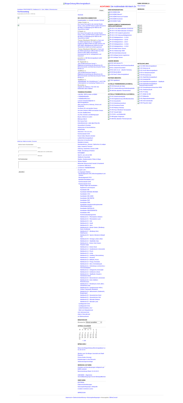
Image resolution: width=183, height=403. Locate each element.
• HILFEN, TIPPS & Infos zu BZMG (87, 94)
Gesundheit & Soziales (84, 125)
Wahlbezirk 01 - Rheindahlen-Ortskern (91, 216)
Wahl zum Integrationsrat (86, 310)
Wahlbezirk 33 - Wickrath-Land (89, 301)
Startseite (80, 14)
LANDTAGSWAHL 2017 (85, 308)
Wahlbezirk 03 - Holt (86, 221)
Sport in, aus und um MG (85, 155)
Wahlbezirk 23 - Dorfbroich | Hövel (90, 272)
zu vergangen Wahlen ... (85, 172)
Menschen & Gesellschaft (85, 140)
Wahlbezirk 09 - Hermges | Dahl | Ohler (91, 239)
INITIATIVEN (81, 129)
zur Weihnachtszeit (83, 316)
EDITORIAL (81, 382)
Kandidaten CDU (85, 194)
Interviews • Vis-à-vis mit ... (85, 131)
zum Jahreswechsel (83, 312)
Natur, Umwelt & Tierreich (85, 146)
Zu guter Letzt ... (82, 169)
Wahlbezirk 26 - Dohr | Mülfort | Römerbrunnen (45, 9)
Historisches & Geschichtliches (86, 127)
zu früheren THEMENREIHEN (86, 167)
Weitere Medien (82, 161)
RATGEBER (81, 153)
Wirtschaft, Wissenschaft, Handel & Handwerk (91, 163)
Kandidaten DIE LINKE (86, 196)
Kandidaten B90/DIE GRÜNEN (89, 191)
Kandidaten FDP (85, 200)
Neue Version (141, 5)
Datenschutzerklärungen (85, 384)
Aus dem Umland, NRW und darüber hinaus (90, 110)
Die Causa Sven (82, 121)
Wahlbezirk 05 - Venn (86, 225)
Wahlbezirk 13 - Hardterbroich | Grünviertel (92, 249)
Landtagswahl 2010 (84, 303)
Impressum (69, 397)
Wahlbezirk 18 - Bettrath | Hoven (89, 259)
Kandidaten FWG (85, 202)
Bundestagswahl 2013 (85, 177)
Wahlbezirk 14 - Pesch (86, 251)
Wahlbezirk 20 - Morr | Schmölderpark (91, 264)
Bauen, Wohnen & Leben (85, 116)
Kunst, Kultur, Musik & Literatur (86, 136)
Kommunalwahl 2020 (84, 133)
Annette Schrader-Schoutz (96, 20)
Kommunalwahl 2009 (85, 181)
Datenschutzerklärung (79, 397)
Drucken (34, 141)
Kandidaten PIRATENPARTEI (24, 9)
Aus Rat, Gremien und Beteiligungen (88, 114)
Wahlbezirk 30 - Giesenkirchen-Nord (90, 295)
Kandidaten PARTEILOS (87, 208)
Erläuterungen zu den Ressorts (87, 359)
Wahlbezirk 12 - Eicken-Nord (88, 247)
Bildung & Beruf (82, 119)
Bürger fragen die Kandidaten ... (89, 185)
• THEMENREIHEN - (83, 96)
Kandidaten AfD (84, 189)
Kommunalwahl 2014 (85, 183)
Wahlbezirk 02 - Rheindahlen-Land (90, 219)
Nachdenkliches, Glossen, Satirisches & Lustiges (92, 144)
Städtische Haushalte (84, 157)
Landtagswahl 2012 (84, 305)
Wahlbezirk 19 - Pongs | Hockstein (90, 261)
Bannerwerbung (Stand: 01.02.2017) (88, 371)
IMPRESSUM (81, 392)
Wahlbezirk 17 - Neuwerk (87, 257)
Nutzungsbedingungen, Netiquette (88, 386)
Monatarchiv (81, 322)
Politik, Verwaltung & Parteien (86, 150)
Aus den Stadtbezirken (84, 112)
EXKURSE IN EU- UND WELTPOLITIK (89, 123)
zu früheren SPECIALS (84, 165)
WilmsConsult (113, 397)
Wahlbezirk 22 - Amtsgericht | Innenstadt (91, 269)
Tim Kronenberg (23, 12)
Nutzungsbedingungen (93, 397)
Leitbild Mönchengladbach (85, 138)
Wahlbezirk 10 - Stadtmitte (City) (89, 241)
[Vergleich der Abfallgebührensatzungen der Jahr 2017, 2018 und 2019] (119, 33)
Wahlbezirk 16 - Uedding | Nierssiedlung (92, 255)
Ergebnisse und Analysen (87, 187)
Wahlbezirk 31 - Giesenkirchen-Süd (90, 297)
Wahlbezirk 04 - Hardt (86, 223)
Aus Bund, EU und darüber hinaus (87, 108)
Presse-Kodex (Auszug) (84, 357)
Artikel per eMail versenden (24, 141)
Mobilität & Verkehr (83, 142)
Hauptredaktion (82, 20)
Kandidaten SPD (85, 212)
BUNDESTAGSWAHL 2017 (86, 179)
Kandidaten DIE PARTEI (87, 198)
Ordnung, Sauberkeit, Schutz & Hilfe (88, 148)
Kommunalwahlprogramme (88, 214)
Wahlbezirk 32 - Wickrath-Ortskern (90, 299)
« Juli (84, 340)
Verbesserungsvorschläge (85, 361)
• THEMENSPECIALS (84, 98)
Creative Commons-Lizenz (85, 388)
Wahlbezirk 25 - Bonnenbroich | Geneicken (92, 278)
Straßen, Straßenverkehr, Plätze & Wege (89, 159)
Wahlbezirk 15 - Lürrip (86, 253)
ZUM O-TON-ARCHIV (84, 314)
